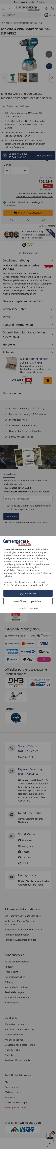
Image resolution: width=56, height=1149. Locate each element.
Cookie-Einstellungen (13, 585)
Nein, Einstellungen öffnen (28, 601)
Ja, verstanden (28, 593)
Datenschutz (23, 608)
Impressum (33, 608)
